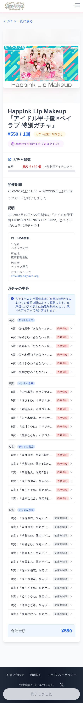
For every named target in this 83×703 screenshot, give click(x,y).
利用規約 (36, 674)
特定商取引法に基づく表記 (36, 684)
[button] (41, 328)
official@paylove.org (25, 275)
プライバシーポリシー (62, 674)
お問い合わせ (15, 674)
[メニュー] (75, 6)
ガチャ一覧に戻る (20, 21)
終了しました (42, 694)
